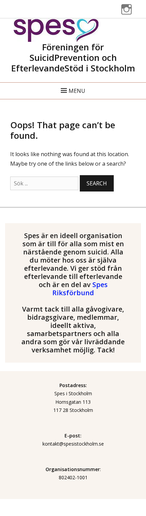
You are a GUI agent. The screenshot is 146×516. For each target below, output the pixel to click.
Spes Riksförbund (80, 288)
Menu (77, 91)
